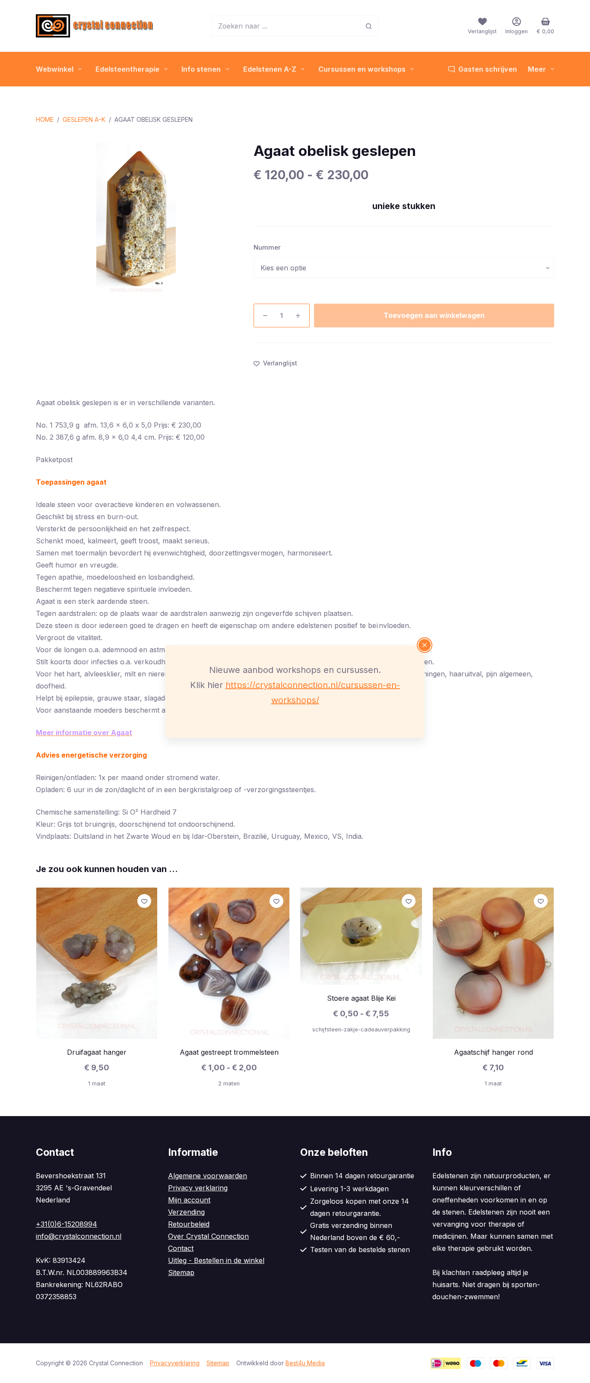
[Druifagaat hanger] (97, 963)
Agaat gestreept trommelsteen (229, 1052)
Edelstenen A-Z (269, 69)
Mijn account (189, 1200)
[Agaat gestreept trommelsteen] (229, 963)
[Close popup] (425, 645)
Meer (537, 69)
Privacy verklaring (198, 1187)
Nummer (267, 247)
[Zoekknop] (368, 26)
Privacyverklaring (175, 1363)
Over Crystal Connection (208, 1236)
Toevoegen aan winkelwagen (434, 315)
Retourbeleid (188, 1224)
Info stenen (201, 69)
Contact (180, 1248)
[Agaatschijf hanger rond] (493, 963)
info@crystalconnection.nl (78, 1236)
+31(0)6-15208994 (66, 1224)
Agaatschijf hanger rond (493, 1052)
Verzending (186, 1212)
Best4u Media (305, 1363)
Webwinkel (54, 69)
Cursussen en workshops (362, 69)
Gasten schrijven (487, 69)
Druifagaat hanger (97, 1052)
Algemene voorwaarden (207, 1175)
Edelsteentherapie (127, 69)
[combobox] (285, 26)
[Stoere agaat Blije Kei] (361, 936)
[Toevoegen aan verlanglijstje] (144, 901)
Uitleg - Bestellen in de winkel (216, 1260)
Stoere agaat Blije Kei (361, 998)
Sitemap (181, 1272)
